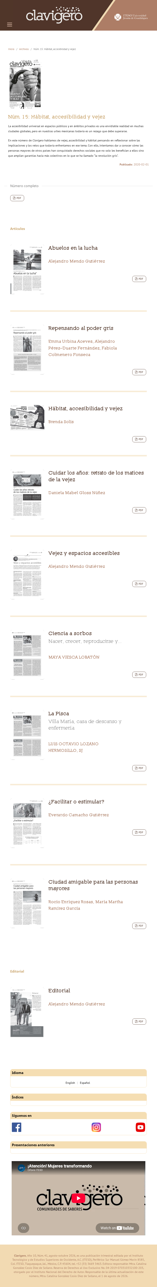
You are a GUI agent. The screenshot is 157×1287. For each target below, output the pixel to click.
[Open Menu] (10, 24)
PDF (18, 198)
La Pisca (85, 720)
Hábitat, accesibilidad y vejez (85, 408)
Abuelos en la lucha (73, 248)
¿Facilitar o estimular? (76, 801)
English (70, 1083)
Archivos (24, 49)
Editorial (59, 990)
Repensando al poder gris (80, 328)
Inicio (11, 49)
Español (85, 1083)
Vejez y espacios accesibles (84, 553)
